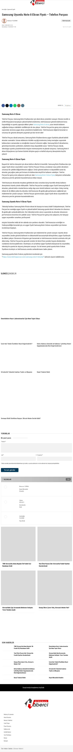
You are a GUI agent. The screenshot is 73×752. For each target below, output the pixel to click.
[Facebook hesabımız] (11, 748)
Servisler (6, 50)
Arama (53, 9)
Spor (4, 31)
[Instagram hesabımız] (34, 748)
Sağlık (5, 42)
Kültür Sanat (7, 46)
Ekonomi (5, 19)
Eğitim (5, 38)
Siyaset (5, 23)
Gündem (5, 15)
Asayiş (5, 27)
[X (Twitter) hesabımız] (23, 748)
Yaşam (5, 35)
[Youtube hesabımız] (46, 748)
